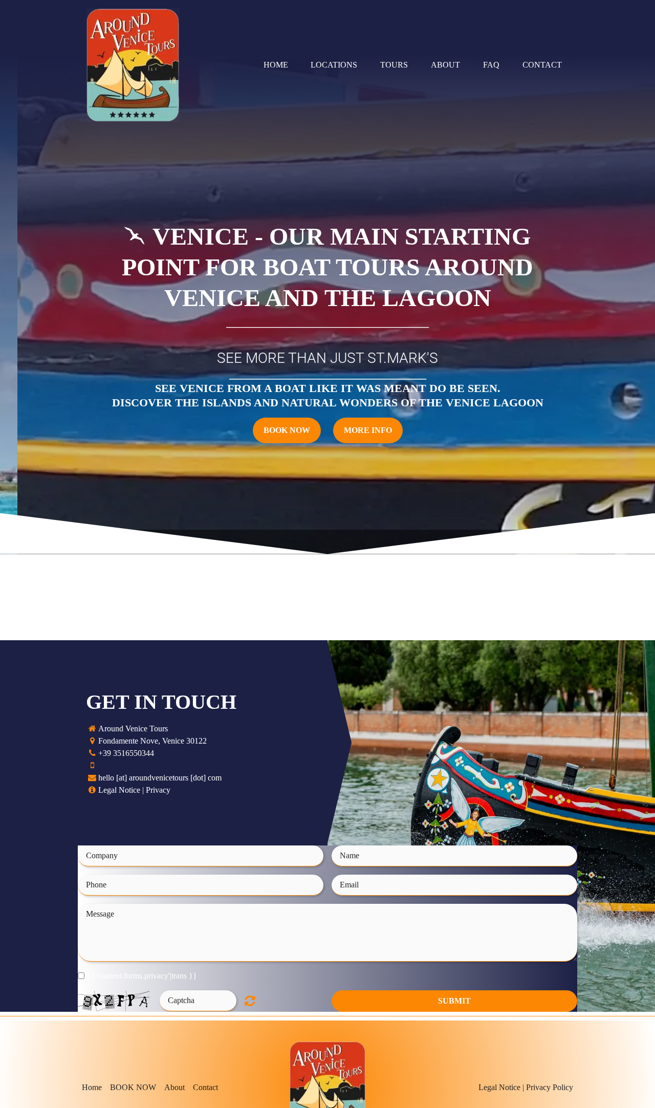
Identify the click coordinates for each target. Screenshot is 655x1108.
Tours (394, 64)
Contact (542, 64)
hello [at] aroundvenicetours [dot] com (160, 777)
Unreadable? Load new (250, 1000)
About (445, 64)
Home (276, 64)
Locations (334, 64)
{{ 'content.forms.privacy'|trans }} (141, 975)
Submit (454, 1000)
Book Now (287, 430)
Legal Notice (119, 790)
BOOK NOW (133, 1087)
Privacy (158, 790)
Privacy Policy (549, 1087)
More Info (368, 430)
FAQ (491, 64)
